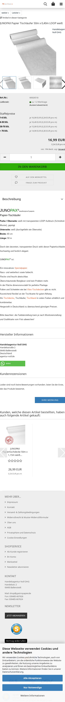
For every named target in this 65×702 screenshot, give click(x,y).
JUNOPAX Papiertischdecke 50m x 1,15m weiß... (15, 451)
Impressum (12, 502)
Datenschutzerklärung (12, 671)
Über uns (11, 522)
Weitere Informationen (33, 695)
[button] (4, 157)
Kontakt (11, 507)
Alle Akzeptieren (32, 678)
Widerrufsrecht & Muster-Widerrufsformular (27, 517)
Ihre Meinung (50, 400)
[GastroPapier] (6, 4)
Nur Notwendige (33, 687)
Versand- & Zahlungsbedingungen (23, 512)
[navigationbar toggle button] (61, 4)
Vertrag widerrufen (16, 641)
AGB (9, 527)
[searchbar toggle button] (45, 4)
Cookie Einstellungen (17, 537)
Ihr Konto (11, 556)
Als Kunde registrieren (17, 551)
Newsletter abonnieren (18, 566)
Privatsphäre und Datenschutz (21, 532)
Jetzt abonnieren (16, 615)
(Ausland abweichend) (38, 105)
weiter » (5, 12)
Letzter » (16, 12)
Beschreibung (11, 199)
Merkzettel (12, 561)
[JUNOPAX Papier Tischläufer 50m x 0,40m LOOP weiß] (32, 51)
